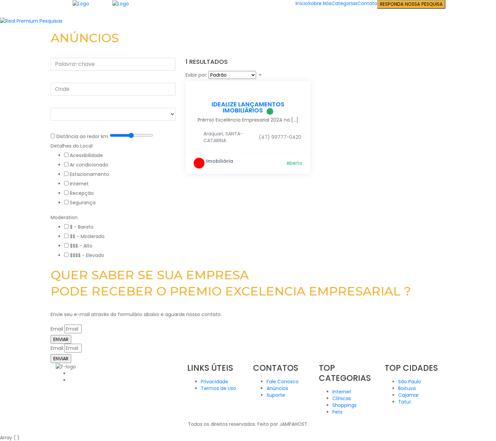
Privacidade (214, 381)
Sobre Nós (319, 3)
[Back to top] (2, 430)
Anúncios (277, 388)
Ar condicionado (89, 164)
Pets (337, 412)
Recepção (82, 193)
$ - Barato (81, 227)
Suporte (276, 395)
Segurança (82, 202)
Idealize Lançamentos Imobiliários (248, 107)
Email (57, 329)
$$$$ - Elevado (87, 255)
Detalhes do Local (71, 145)
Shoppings (344, 405)
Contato (367, 3)
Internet (79, 183)
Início (302, 3)
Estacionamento (89, 174)
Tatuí (404, 401)
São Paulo (409, 381)
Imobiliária (219, 161)
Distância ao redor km (82, 136)
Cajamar (408, 395)
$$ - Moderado (87, 236)
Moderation (64, 217)
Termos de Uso (218, 388)
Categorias (344, 3)
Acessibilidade (86, 155)
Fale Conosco (283, 381)
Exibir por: (196, 75)
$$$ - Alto (81, 245)
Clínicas (341, 398)
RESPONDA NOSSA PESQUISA (411, 4)
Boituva (407, 388)
